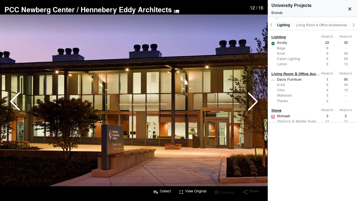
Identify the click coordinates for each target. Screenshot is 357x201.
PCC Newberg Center (39, 9)
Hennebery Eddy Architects (126, 9)
